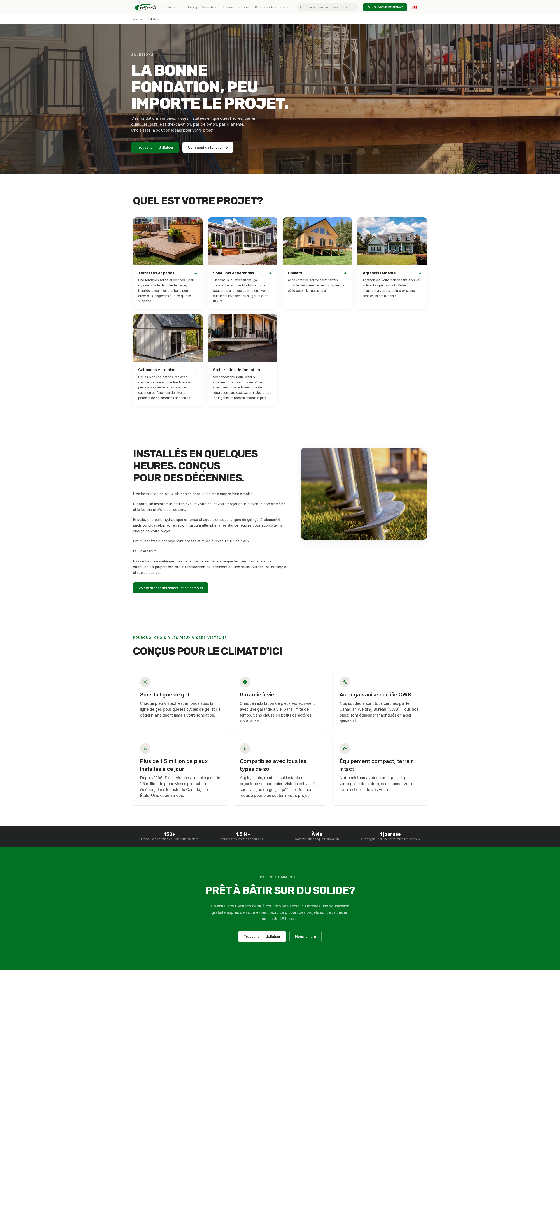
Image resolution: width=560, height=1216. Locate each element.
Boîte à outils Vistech (270, 7)
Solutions (171, 7)
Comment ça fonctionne (208, 147)
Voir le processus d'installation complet (170, 588)
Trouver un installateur (387, 7)
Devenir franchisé (236, 7)
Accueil (137, 19)
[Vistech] (146, 7)
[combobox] (327, 7)
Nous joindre (305, 936)
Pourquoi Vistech (200, 7)
